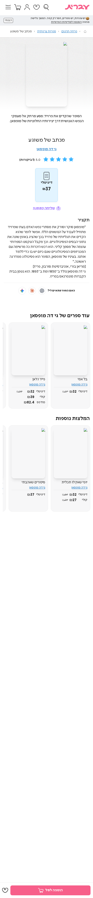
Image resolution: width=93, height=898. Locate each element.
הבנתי (8, 20)
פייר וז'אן (39, 379)
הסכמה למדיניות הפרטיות (66, 22)
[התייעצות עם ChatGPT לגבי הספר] (42, 291)
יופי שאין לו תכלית (74, 482)
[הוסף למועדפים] (5, 890)
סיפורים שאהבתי (33, 482)
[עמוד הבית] (85, 31)
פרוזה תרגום (69, 31)
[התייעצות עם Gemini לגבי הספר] (22, 291)
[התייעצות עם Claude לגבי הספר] (32, 291)
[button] (8, 7)
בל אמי (82, 379)
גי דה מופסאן (46, 149)
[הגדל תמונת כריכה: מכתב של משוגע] (46, 74)
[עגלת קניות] (17, 7)
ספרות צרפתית (46, 31)
